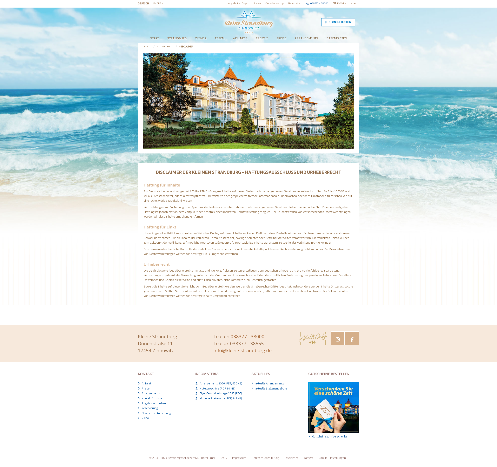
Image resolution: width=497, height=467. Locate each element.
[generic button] (281, 183)
